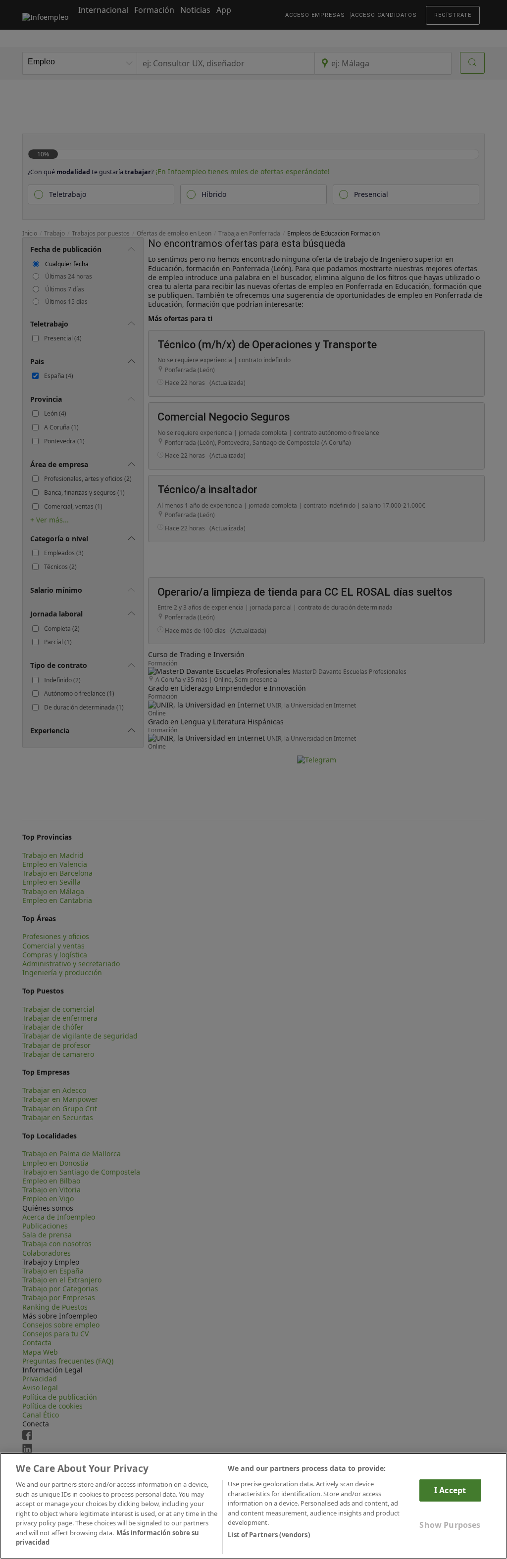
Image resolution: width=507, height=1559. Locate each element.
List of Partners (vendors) (268, 1534)
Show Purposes (449, 1524)
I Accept (450, 1490)
